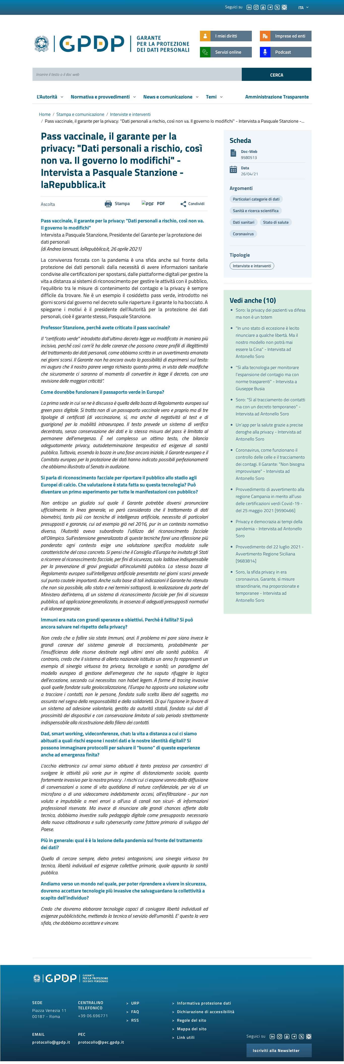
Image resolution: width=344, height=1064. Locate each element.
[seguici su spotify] (284, 7)
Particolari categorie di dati (256, 199)
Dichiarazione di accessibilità (205, 1012)
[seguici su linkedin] (249, 7)
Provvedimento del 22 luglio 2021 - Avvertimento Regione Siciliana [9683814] (270, 553)
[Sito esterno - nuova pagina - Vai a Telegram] (294, 1036)
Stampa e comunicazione (80, 114)
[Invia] (277, 74)
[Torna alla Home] (112, 43)
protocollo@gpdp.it (51, 1042)
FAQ (135, 1012)
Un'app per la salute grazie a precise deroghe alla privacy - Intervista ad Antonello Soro (269, 431)
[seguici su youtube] (263, 7)
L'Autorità (47, 97)
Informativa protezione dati (204, 1003)
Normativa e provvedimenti (101, 97)
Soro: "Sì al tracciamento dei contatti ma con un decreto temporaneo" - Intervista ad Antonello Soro (270, 406)
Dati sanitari (243, 222)
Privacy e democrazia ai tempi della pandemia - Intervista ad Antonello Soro (269, 528)
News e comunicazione (168, 97)
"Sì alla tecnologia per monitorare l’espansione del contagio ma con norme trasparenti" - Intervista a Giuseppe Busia (267, 378)
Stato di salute (276, 222)
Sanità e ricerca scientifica (256, 211)
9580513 (249, 157)
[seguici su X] (277, 7)
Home (45, 114)
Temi (212, 97)
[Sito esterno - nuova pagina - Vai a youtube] (286, 1036)
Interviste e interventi (130, 114)
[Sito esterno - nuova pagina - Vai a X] (301, 1036)
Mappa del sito (192, 1029)
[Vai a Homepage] (71, 984)
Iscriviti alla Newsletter (276, 1050)
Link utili (186, 1037)
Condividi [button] (196, 204)
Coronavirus (243, 234)
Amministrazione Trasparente (277, 97)
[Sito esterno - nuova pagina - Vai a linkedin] (272, 1036)
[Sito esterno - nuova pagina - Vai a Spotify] (308, 1036)
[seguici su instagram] (256, 7)
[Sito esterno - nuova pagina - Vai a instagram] (279, 1036)
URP (135, 1003)
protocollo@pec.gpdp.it (101, 1042)
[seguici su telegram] (270, 7)
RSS (135, 1020)
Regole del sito (191, 1020)
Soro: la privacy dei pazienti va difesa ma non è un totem (270, 313)
